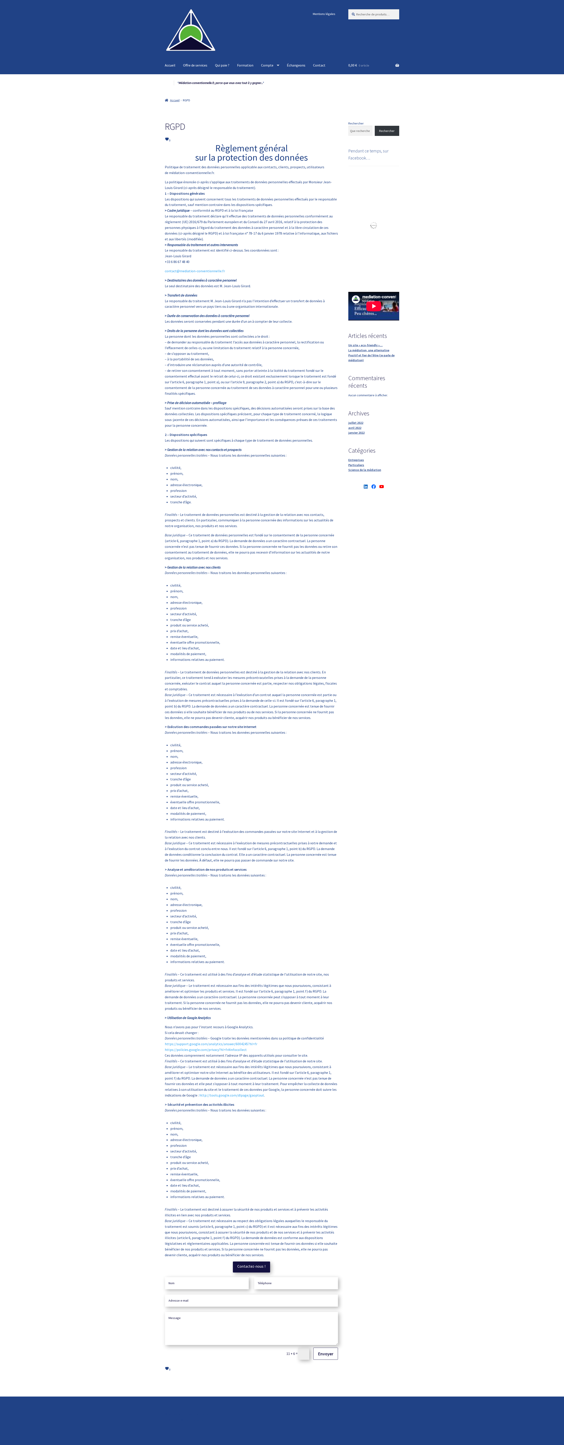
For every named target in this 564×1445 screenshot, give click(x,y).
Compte (267, 65)
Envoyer (325, 1353)
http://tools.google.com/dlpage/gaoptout (231, 1095)
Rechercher (356, 123)
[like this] (167, 139)
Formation (245, 65)
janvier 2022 (356, 433)
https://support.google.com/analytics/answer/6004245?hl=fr (211, 1044)
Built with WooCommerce (184, 1419)
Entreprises (356, 460)
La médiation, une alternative (368, 350)
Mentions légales (324, 14)
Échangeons (296, 65)
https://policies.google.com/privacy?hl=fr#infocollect (206, 1049)
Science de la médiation (364, 470)
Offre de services (195, 65)
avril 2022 (354, 428)
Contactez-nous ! (251, 1266)
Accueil (170, 65)
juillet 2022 (355, 423)
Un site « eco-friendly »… (365, 345)
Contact (319, 65)
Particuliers (356, 465)
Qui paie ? (222, 65)
